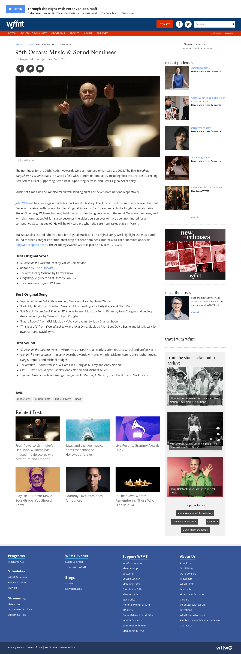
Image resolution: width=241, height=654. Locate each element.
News (78, 399)
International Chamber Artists (206, 187)
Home (19, 44)
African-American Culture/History (195, 513)
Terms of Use (34, 647)
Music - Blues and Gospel (195, 529)
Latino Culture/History (185, 521)
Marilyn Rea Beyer (200, 301)
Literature (212, 521)
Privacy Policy (16, 647)
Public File (51, 647)
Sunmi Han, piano (200, 67)
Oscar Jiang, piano (200, 157)
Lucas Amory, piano (201, 127)
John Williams (24, 203)
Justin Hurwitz (44, 268)
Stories (29, 44)
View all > (195, 217)
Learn (179, 48)
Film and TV (23, 399)
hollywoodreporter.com (31, 245)
